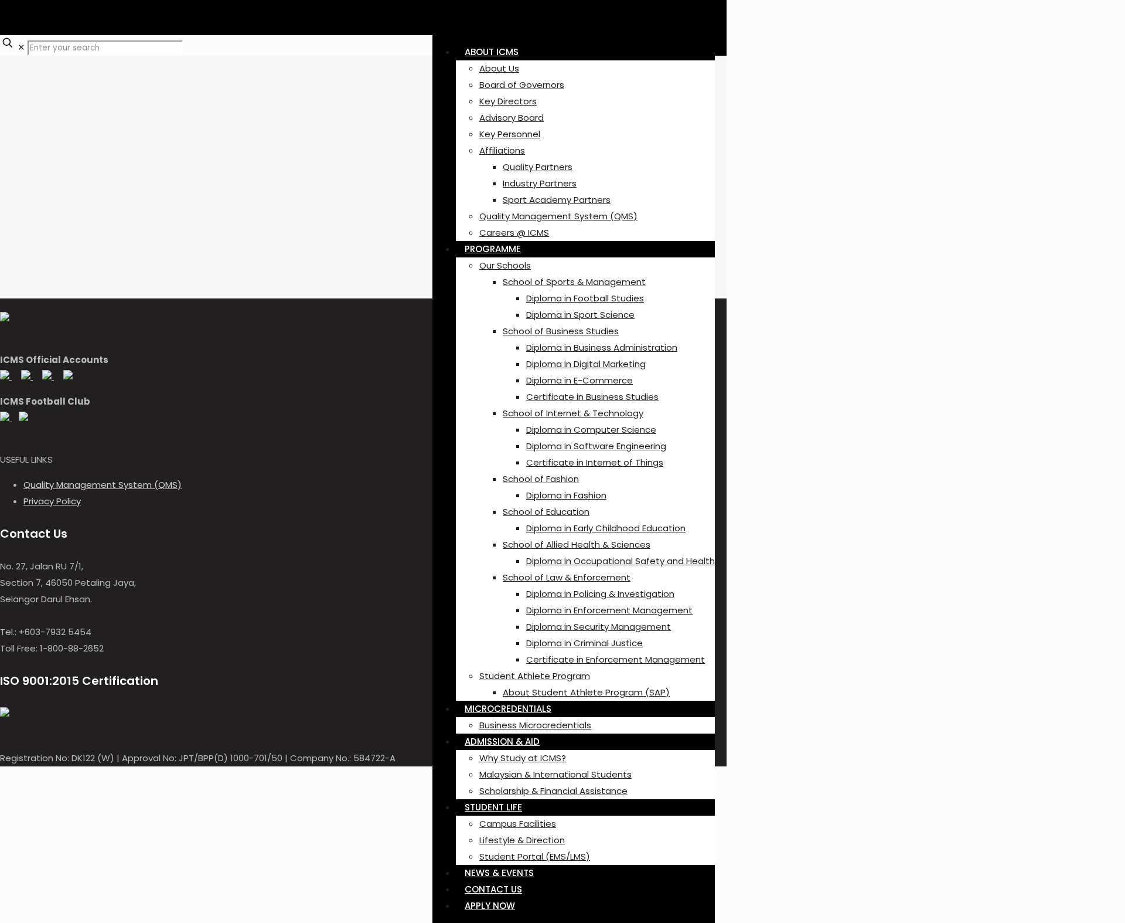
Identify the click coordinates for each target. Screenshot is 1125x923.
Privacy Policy (52, 501)
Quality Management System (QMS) (102, 485)
